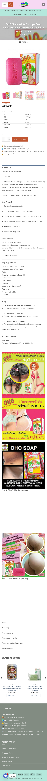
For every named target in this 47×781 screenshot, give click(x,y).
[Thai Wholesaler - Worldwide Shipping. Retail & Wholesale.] (23, 4)
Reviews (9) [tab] (6, 176)
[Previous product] (25, 35)
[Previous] (5, 68)
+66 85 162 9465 (10, 726)
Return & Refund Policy (10, 757)
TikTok (23, 723)
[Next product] (21, 35)
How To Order (35, 11)
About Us (14, 11)
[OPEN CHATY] (5, 775)
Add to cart (20, 139)
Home (7, 11)
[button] (43, 4)
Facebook (7, 723)
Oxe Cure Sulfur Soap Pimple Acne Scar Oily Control (35, 688)
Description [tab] (6, 167)
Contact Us (6, 765)
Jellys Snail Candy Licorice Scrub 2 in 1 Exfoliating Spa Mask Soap (12, 688)
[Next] (42, 68)
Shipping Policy (7, 753)
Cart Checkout (30, 14)
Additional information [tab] (12, 172)
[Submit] (10, 4)
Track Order (17, 14)
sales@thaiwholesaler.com (14, 728)
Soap (28, 31)
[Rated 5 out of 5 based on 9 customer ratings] (23, 103)
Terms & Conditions (9, 749)
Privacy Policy (7, 761)
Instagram (16, 723)
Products (24, 11)
